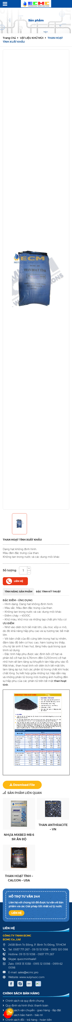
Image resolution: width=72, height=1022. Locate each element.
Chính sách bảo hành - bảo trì (24, 1015)
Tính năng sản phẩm (18, 591)
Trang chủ (9, 38)
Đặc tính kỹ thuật (48, 591)
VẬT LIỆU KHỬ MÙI (31, 38)
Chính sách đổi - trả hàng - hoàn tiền (29, 1019)
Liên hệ (19, 814)
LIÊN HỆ (16, 913)
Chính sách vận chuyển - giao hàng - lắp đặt (33, 1010)
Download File (23, 785)
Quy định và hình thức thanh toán (27, 1005)
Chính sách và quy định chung (25, 1000)
